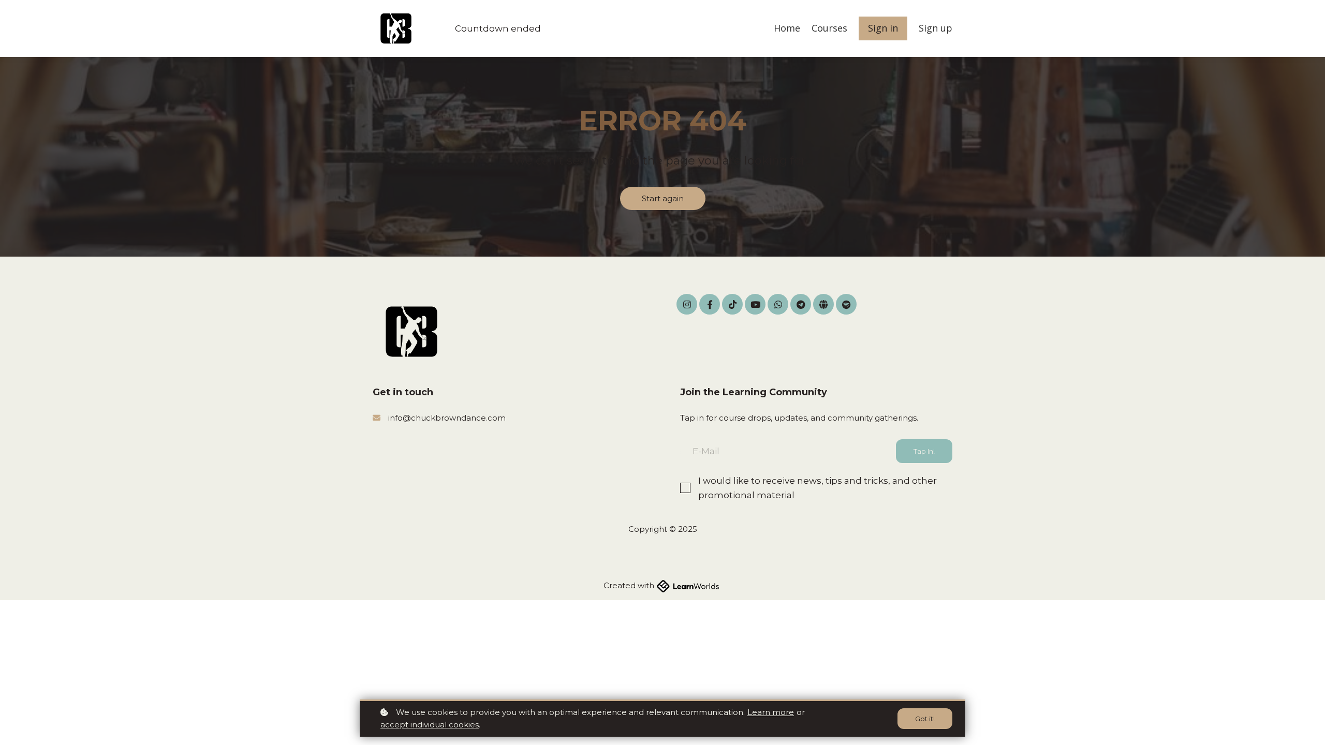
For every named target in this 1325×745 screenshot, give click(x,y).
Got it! (925, 718)
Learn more (770, 712)
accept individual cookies (429, 724)
